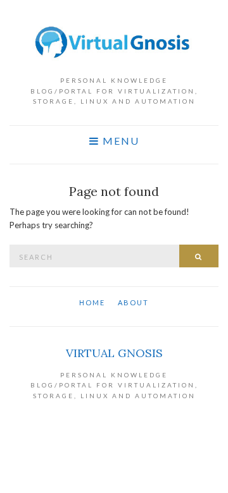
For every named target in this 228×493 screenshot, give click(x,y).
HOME (92, 302)
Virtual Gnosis (114, 353)
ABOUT (133, 302)
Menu (119, 141)
